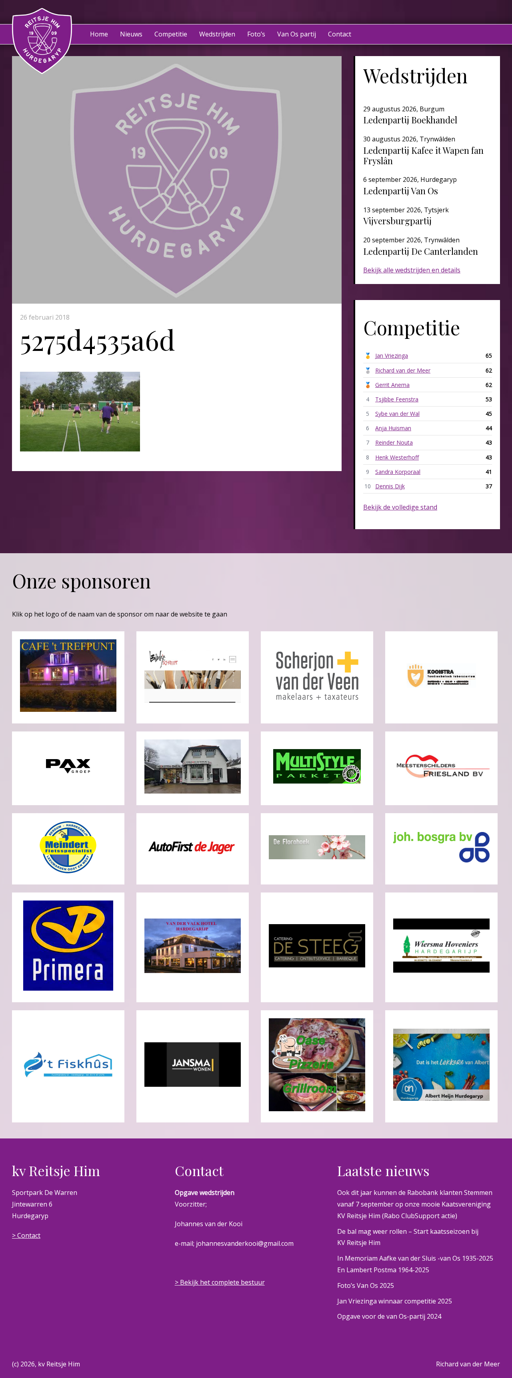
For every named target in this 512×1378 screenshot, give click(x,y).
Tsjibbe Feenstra (396, 399)
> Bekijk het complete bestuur (220, 1282)
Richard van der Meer (402, 370)
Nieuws (131, 34)
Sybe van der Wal (397, 413)
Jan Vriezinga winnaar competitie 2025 (394, 1301)
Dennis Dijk (390, 486)
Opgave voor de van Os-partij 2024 (389, 1316)
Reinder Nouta (394, 442)
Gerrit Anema (392, 385)
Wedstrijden (217, 34)
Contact (339, 34)
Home (99, 34)
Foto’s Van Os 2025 (365, 1285)
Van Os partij (296, 34)
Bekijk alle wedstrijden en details (411, 270)
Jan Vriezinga (391, 355)
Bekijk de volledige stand (400, 507)
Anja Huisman (393, 428)
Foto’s (256, 34)
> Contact (26, 1235)
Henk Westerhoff (397, 457)
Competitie (170, 34)
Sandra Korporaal (397, 471)
